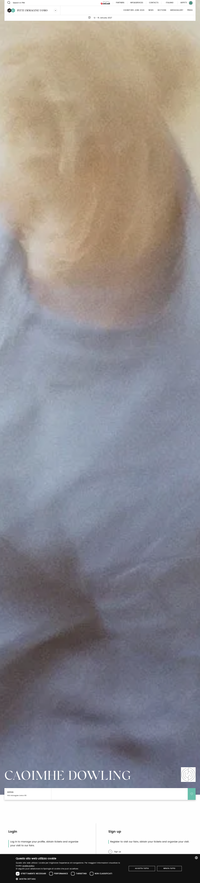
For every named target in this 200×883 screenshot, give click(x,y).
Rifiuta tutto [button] (169, 868)
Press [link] (190, 10)
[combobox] (196, 857)
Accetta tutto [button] (142, 868)
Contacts (153, 3)
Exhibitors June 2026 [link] (134, 10)
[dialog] (100, 868)
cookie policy (28, 865)
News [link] (151, 10)
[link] (185, 3)
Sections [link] (162, 10)
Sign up (117, 851)
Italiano (169, 2)
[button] (70, 879)
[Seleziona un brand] (55, 10)
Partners (120, 3)
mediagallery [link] (176, 10)
